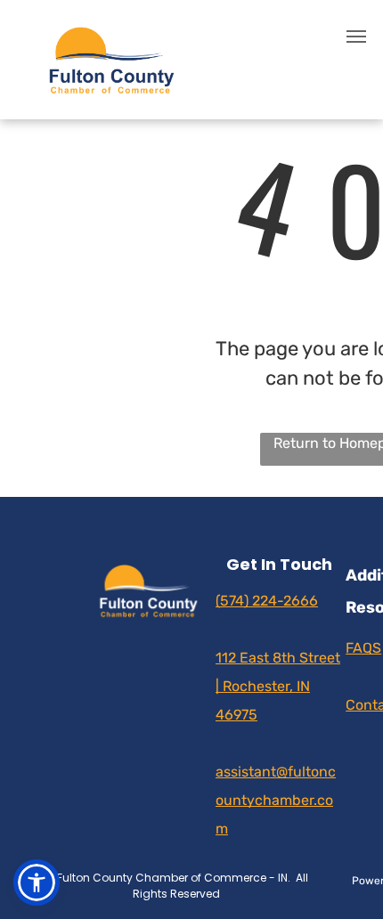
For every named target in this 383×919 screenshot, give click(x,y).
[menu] (356, 36)
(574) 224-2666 (267, 600)
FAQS (363, 647)
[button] (36, 882)
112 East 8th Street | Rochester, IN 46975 (278, 686)
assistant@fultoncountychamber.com (276, 800)
